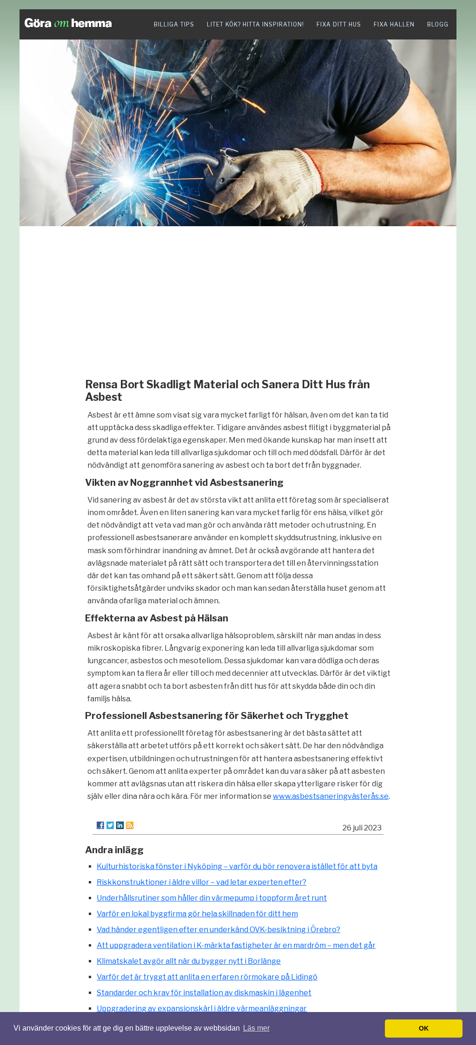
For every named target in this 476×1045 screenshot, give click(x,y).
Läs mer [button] (256, 1028)
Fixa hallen (394, 24)
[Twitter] (110, 825)
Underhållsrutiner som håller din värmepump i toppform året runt (212, 898)
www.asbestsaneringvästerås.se (331, 796)
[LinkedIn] (120, 825)
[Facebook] (100, 825)
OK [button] (424, 1028)
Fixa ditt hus (339, 24)
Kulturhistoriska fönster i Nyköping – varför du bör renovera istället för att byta (237, 866)
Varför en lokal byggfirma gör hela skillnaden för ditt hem (197, 913)
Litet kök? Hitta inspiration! (255, 24)
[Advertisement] (238, 300)
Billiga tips (174, 24)
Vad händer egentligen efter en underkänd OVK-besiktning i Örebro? (218, 929)
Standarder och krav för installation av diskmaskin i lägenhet (204, 992)
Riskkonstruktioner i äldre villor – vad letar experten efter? (201, 882)
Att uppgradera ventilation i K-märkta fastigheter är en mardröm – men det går (236, 945)
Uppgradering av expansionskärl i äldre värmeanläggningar (202, 1008)
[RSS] (129, 825)
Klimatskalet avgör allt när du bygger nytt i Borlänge (189, 961)
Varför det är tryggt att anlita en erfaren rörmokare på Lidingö (207, 977)
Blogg (438, 24)
